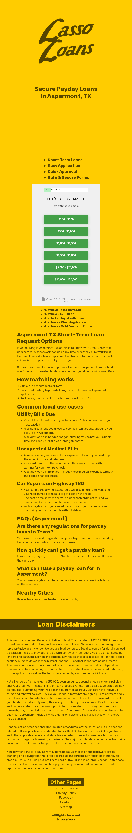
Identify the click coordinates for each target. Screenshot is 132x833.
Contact (66, 802)
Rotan (38, 599)
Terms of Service (66, 788)
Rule (30, 599)
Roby (75, 599)
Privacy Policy (66, 793)
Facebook (66, 797)
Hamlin (21, 599)
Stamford (64, 599)
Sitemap (66, 807)
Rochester (50, 599)
